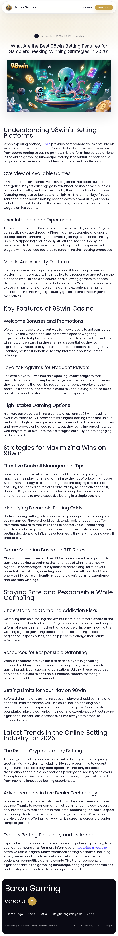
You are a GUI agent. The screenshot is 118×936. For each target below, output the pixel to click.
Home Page (15, 914)
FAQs (43, 914)
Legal (109, 925)
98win (46, 144)
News (31, 914)
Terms (99, 925)
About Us (77, 925)
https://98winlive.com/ (91, 847)
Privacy (89, 925)
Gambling (79, 36)
